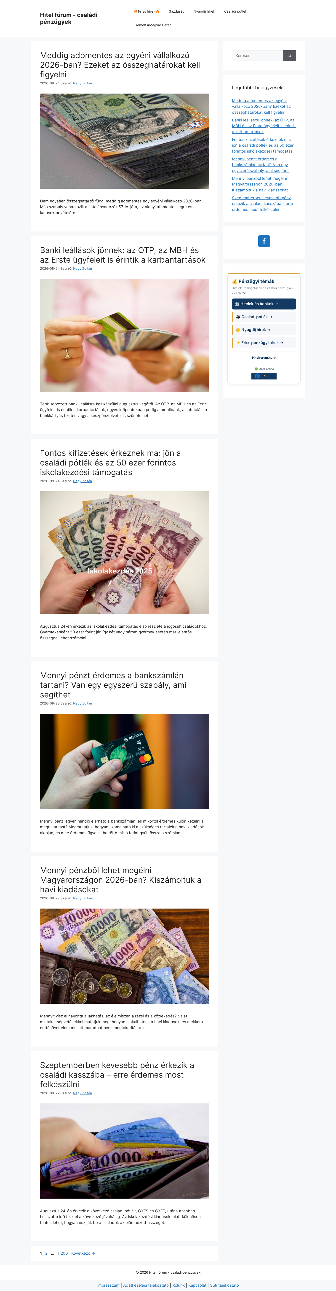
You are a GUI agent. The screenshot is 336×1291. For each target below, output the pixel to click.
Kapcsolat (197, 1285)
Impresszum (108, 1285)
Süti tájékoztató (224, 1285)
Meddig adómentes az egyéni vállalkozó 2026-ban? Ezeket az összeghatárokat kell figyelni (120, 64)
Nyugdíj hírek (204, 11)
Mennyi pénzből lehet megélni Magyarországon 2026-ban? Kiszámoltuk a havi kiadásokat (121, 879)
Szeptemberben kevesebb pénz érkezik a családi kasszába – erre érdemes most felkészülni (117, 1074)
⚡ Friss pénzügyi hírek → (259, 342)
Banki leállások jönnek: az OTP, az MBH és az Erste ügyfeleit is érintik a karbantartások (122, 254)
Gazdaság (176, 11)
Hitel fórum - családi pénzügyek (68, 18)
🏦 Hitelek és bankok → (256, 303)
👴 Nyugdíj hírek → (253, 329)
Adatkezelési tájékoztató (146, 1285)
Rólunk (178, 1285)
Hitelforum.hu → (264, 357)
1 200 (62, 1253)
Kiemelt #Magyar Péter (152, 25)
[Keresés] (289, 55)
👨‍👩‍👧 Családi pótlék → (254, 317)
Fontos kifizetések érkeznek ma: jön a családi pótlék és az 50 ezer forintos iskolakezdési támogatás (110, 462)
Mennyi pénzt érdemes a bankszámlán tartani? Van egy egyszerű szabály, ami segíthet (113, 684)
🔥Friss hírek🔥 (147, 11)
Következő (83, 1253)
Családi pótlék (235, 11)
